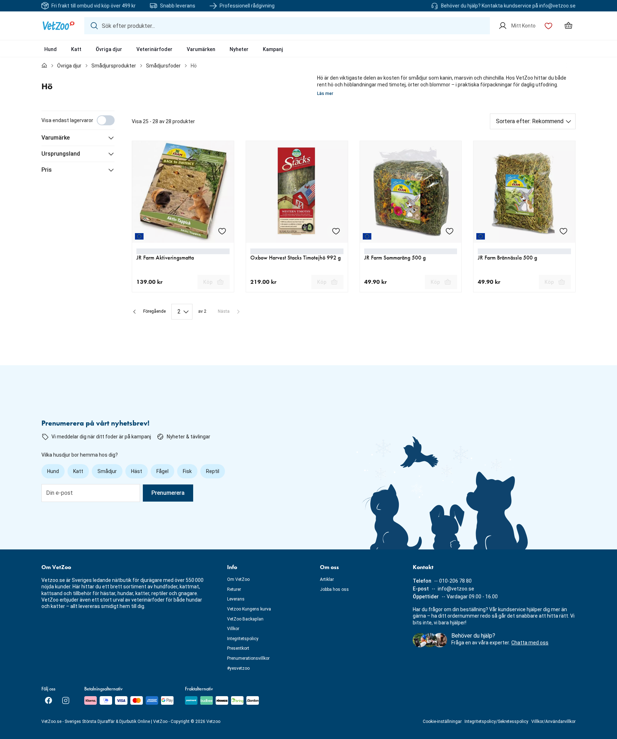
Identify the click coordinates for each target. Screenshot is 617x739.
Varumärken (201, 49)
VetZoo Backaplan (245, 619)
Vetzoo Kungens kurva (249, 609)
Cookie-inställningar (442, 721)
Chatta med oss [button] (529, 642)
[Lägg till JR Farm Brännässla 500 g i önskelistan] (563, 231)
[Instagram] (66, 700)
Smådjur (107, 471)
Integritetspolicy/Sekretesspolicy (496, 721)
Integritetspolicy (243, 638)
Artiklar (327, 579)
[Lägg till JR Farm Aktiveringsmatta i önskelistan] (222, 231)
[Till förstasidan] (44, 65)
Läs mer (325, 93)
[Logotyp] (58, 25)
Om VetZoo (238, 579)
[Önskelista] (548, 26)
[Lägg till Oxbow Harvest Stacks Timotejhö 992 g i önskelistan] (336, 231)
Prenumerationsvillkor (248, 658)
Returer (234, 589)
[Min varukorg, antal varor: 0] (568, 26)
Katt (76, 49)
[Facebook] (48, 700)
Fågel (162, 471)
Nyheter (239, 49)
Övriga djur (109, 49)
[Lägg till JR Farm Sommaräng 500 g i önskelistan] (449, 231)
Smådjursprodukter (113, 66)
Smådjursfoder (163, 66)
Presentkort (238, 648)
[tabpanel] (308, 215)
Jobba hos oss (334, 589)
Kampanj (273, 49)
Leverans (236, 599)
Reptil (212, 471)
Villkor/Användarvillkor (553, 721)
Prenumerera (168, 492)
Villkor (233, 628)
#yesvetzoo (238, 668)
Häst (136, 471)
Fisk (187, 471)
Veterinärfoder (154, 49)
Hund (50, 49)
